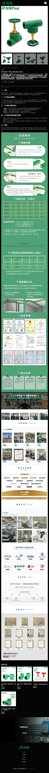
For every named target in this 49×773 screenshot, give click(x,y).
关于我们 (24, 754)
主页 (24, 752)
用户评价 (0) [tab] (6, 87)
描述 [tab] (2, 87)
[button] (46, 8)
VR (24, 764)
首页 (2, 67)
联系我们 (24, 761)
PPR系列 (4, 67)
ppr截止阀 (12, 81)
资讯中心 (24, 759)
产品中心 (24, 757)
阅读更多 (3, 688)
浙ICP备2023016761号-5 (31, 768)
